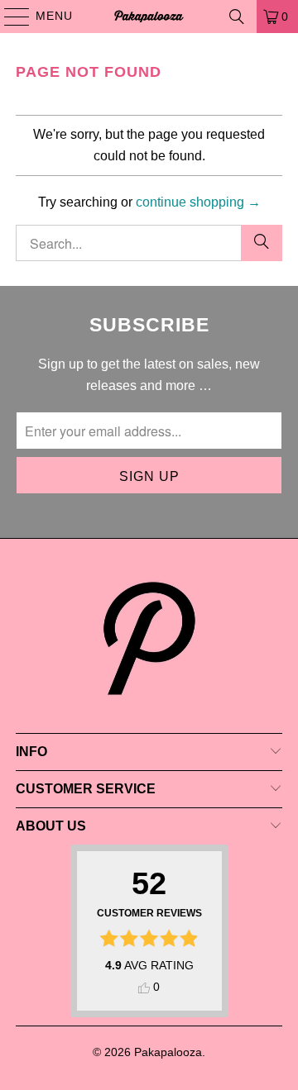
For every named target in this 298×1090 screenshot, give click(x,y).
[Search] (236, 16)
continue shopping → (198, 202)
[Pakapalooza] (148, 16)
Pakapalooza (168, 1052)
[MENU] (9, 16)
